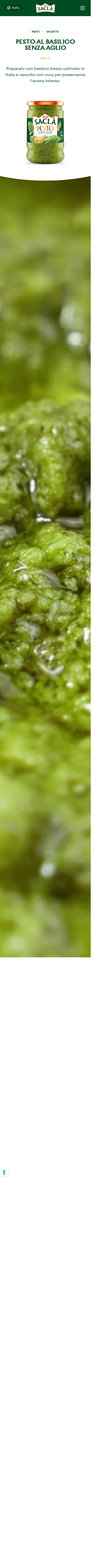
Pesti (36, 31)
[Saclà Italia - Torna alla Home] (45, 8)
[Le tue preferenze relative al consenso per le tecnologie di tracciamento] (4, 1172)
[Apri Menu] (82, 8)
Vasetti (52, 31)
